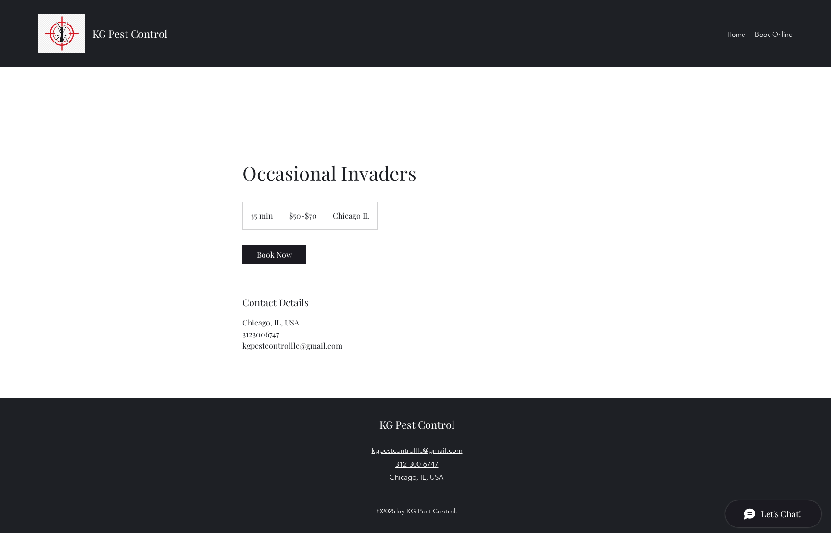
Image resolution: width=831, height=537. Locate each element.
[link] (274, 254)
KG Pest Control (129, 33)
